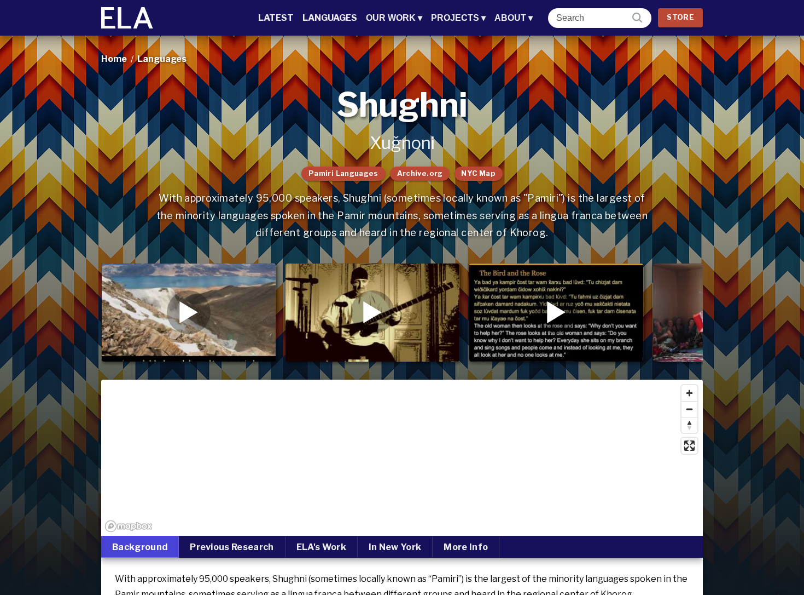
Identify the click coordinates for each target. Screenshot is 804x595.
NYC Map (478, 173)
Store (680, 17)
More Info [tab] (466, 547)
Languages (329, 18)
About (513, 17)
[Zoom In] (689, 393)
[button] (188, 312)
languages (162, 59)
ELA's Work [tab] (321, 547)
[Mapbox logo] (128, 526)
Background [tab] (139, 547)
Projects (458, 17)
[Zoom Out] (689, 409)
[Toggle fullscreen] (689, 446)
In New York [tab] (395, 547)
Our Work (394, 17)
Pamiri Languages (343, 173)
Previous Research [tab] (231, 547)
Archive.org (420, 173)
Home (114, 59)
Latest (276, 18)
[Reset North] (689, 425)
